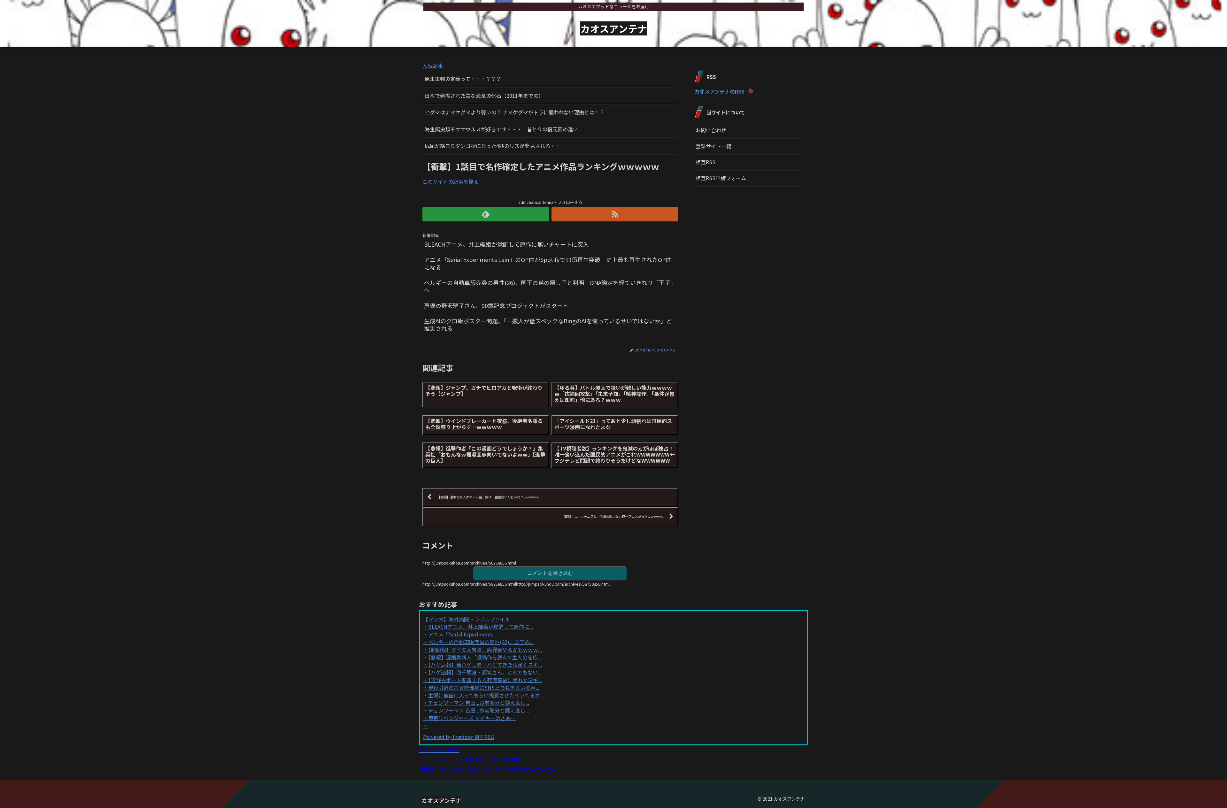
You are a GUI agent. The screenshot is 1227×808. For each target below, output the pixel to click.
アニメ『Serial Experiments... (462, 634)
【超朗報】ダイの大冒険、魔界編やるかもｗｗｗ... (485, 649)
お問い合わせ (711, 130)
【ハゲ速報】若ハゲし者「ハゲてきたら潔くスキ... (485, 664)
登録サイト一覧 (713, 146)
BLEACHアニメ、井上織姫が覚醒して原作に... (480, 626)
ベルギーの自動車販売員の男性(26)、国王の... (481, 642)
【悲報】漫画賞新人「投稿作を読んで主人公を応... (485, 657)
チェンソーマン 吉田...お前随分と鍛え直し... (478, 702)
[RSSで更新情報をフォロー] (615, 214)
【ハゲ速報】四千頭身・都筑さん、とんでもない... (485, 672)
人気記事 (432, 65)
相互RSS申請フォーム (721, 178)
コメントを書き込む (550, 573)
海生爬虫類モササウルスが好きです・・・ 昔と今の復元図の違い (501, 129)
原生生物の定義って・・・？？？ (463, 78)
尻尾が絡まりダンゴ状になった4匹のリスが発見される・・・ (495, 146)
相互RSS (705, 162)
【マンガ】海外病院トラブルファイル (466, 619)
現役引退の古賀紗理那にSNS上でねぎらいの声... (483, 687)
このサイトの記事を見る (450, 181)
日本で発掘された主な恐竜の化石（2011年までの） (484, 95)
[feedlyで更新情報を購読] (485, 214)
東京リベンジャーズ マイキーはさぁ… (472, 718)
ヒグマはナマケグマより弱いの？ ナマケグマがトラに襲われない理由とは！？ (515, 112)
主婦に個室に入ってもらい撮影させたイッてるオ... (486, 695)
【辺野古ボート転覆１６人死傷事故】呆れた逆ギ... (485, 680)
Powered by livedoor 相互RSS (458, 737)
